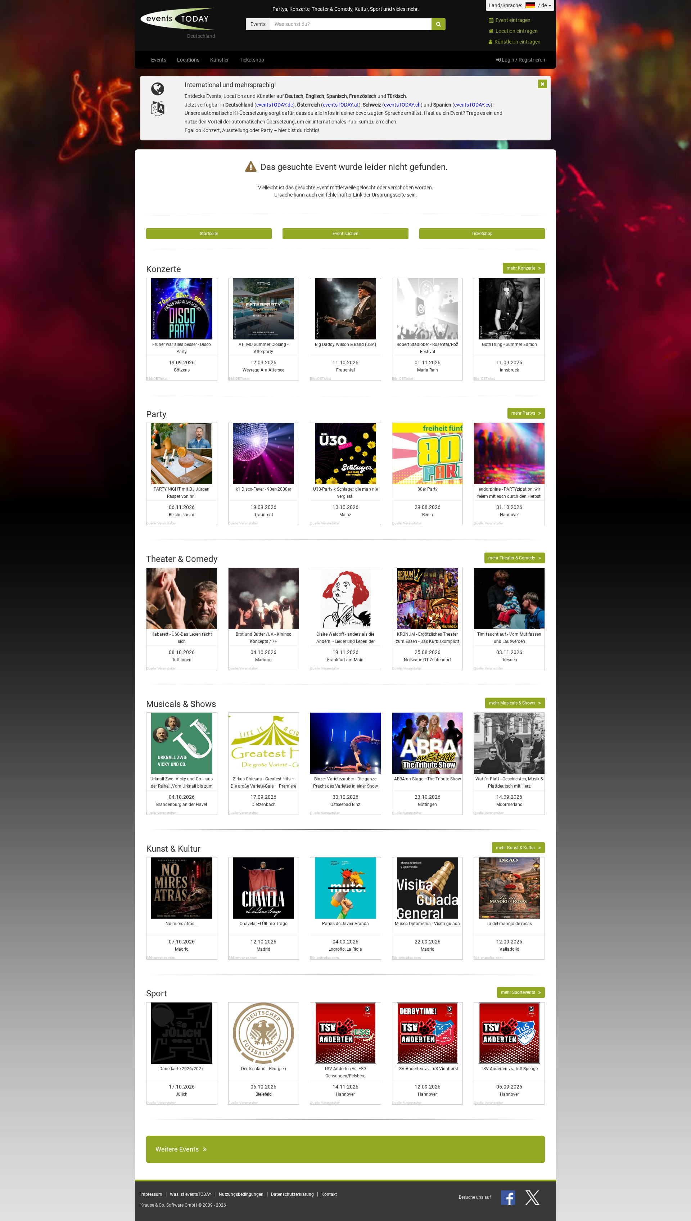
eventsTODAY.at (341, 105)
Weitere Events (179, 1149)
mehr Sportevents (519, 992)
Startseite (209, 233)
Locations (188, 60)
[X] (533, 1197)
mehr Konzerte (522, 268)
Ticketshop (252, 60)
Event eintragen (511, 20)
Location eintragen (515, 31)
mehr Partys (524, 413)
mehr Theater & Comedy (513, 557)
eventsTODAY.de (274, 105)
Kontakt (329, 1194)
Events (158, 60)
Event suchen (345, 233)
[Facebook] (508, 1197)
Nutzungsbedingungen (241, 1194)
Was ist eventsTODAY (190, 1194)
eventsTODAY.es (472, 105)
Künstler (219, 60)
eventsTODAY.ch (402, 105)
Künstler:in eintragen (516, 42)
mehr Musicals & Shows (513, 703)
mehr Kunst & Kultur (517, 847)
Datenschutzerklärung (292, 1194)
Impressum (151, 1194)
